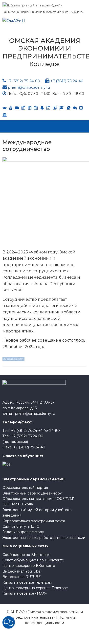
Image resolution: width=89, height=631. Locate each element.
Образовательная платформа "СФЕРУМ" (38, 498)
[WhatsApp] (42, 108)
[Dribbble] (81, 108)
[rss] (17, 108)
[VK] (4, 108)
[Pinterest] (4, 115)
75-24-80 (52, 430)
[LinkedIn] (61, 108)
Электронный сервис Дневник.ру (32, 493)
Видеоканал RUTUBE (21, 577)
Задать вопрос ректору (23, 532)
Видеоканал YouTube (21, 571)
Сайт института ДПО (21, 526)
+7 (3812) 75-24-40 (66, 81)
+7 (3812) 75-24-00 (23, 81)
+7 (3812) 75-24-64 (27, 430)
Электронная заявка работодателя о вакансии (43, 537)
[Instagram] (48, 108)
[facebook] (55, 108)
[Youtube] (11, 108)
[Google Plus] (68, 108)
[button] (8, 622)
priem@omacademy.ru (29, 87)
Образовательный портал (25, 487)
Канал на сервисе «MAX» (24, 593)
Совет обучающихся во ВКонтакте (33, 560)
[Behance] (23, 108)
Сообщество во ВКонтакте (26, 554)
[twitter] (36, 108)
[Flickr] (75, 108)
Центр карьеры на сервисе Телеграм (35, 588)
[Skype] (29, 108)
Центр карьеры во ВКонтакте (28, 565)
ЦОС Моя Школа (17, 504)
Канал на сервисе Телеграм (27, 582)
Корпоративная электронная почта (33, 521)
